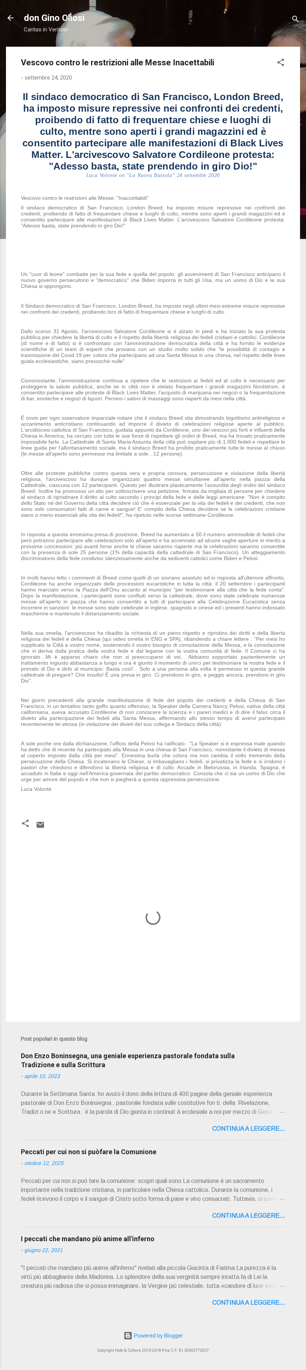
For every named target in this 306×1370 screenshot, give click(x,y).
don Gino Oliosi (54, 18)
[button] (280, 63)
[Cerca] (295, 20)
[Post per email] (40, 827)
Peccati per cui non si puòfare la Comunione (88, 1152)
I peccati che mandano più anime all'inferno (87, 1239)
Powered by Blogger (157, 1335)
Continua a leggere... (248, 1128)
